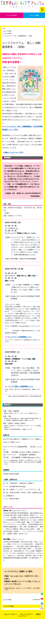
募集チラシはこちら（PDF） (14, 152)
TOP (3, 28)
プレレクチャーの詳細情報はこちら (19, 337)
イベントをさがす (11, 15)
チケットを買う (34, 15)
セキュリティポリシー (10, 614)
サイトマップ (22, 616)
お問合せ (38, 614)
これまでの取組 (6, 31)
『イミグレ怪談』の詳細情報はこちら (20, 386)
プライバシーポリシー (26, 614)
